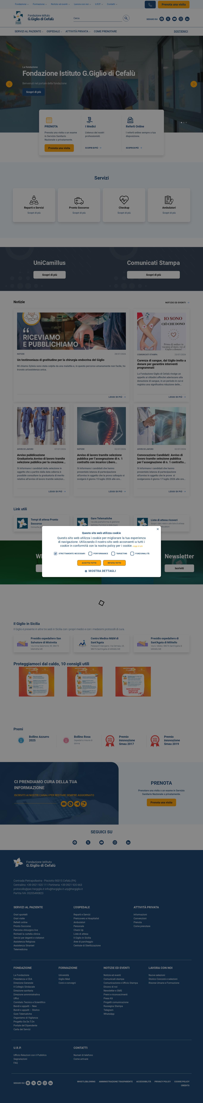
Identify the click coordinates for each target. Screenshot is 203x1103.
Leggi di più (138, 546)
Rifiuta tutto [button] (114, 563)
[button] (101, 571)
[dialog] (101, 551)
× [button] (157, 529)
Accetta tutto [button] (89, 563)
